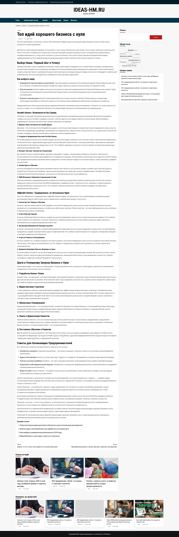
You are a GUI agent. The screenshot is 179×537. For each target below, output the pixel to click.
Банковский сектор (31, 20)
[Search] (162, 20)
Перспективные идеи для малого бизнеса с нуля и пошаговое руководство (51, 425)
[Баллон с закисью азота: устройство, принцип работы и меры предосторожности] (101, 468)
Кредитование (110, 515)
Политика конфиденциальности (38, 2)
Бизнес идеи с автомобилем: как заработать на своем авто (44, 429)
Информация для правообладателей (61, 2)
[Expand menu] (20, 20)
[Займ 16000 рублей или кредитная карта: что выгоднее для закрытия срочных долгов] (119, 509)
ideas (19, 488)
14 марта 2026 (87, 524)
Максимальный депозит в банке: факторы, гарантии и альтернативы (94, 446)
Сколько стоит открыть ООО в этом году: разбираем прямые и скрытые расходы (31, 483)
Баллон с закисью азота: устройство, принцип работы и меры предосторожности (101, 483)
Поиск (123, 30)
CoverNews (97, 534)
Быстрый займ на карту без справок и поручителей (139, 99)
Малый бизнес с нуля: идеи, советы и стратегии (40, 436)
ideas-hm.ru (89, 9)
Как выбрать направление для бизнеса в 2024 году (41, 432)
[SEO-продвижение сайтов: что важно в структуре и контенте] (67, 468)
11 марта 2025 (29, 39)
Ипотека (74, 20)
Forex (17, 20)
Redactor (20, 39)
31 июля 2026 (26, 488)
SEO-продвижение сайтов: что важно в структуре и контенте (139, 83)
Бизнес (45, 20)
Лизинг (65, 20)
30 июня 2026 (62, 486)
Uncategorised (80, 515)
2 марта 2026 (95, 488)
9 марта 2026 (115, 526)
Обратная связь (21, 2)
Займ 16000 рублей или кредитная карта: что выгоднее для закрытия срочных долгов (140, 95)
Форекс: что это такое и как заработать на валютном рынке (37, 446)
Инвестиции (56, 20)
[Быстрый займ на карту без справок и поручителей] (149, 509)
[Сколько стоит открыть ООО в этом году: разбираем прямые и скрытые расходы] (32, 468)
